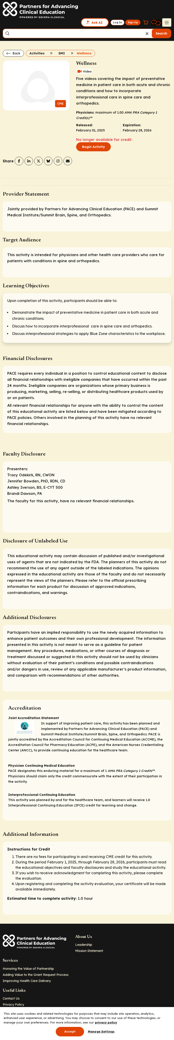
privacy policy (106, 1022)
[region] (87, 1023)
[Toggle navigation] (166, 22)
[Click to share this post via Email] (67, 161)
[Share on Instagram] (58, 161)
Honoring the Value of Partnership (28, 969)
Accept (69, 1031)
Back (16, 53)
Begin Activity (93, 147)
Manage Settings (101, 1031)
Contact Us (11, 998)
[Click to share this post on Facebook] (19, 161)
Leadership (83, 945)
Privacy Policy (13, 1005)
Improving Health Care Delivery (27, 981)
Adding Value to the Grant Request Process (35, 975)
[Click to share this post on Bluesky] (48, 161)
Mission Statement (89, 951)
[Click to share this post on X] (38, 161)
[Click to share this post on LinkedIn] (28, 161)
